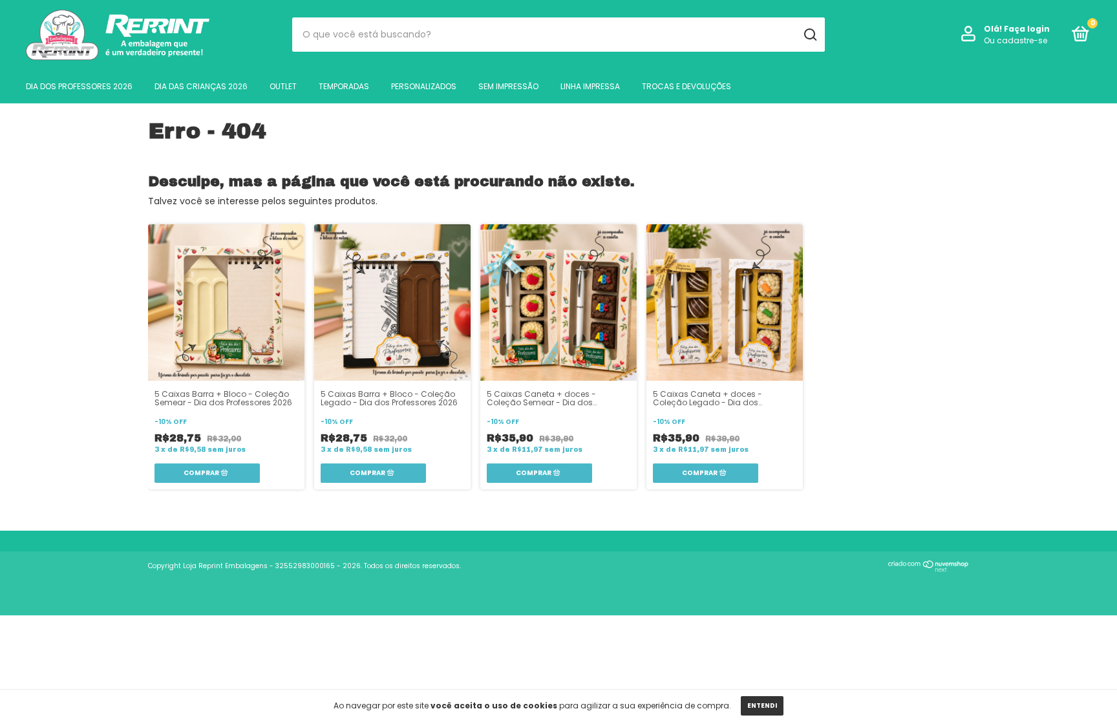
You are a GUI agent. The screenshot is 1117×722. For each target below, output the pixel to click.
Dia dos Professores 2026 (79, 86)
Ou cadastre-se (1015, 40)
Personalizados (423, 86)
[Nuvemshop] (928, 568)
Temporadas (344, 86)
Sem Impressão (508, 86)
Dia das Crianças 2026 (201, 86)
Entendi (762, 705)
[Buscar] (809, 35)
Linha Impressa (590, 86)
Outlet (283, 86)
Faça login (1027, 28)
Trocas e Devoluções (686, 86)
